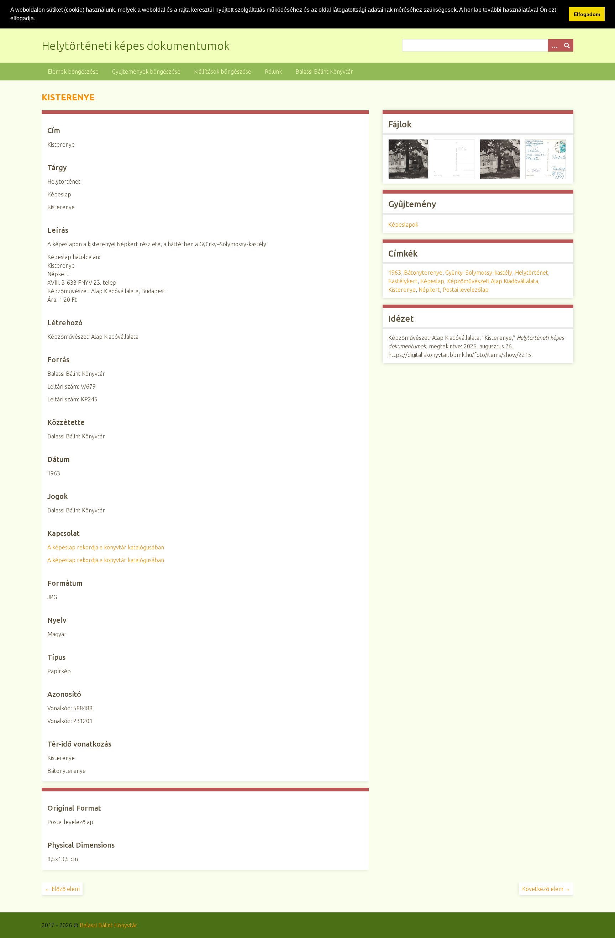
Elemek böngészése (73, 71)
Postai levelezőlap (466, 289)
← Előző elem (62, 889)
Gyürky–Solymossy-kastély (478, 272)
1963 (394, 272)
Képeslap (432, 281)
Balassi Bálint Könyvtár (324, 71)
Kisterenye (402, 289)
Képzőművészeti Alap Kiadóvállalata (492, 281)
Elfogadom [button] (587, 14)
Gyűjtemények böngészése (146, 71)
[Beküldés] (567, 45)
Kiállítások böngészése (222, 71)
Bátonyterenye (423, 272)
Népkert (429, 289)
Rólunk (273, 71)
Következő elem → (546, 889)
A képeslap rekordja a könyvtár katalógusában (105, 547)
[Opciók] (554, 45)
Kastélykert (402, 281)
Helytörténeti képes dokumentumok (136, 45)
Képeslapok (403, 224)
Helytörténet (531, 272)
